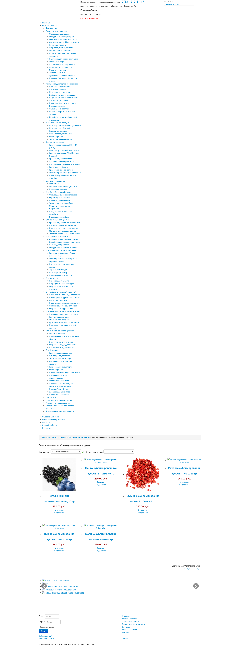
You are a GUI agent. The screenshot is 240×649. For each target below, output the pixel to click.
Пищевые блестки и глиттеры (62, 103)
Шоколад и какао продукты (58, 122)
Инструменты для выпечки (58, 402)
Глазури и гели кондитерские (62, 36)
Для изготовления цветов (57, 219)
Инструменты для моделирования (64, 294)
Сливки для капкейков (59, 216)
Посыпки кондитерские (59, 86)
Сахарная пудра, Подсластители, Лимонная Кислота (64, 43)
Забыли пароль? (46, 638)
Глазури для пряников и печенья (64, 247)
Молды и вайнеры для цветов (62, 230)
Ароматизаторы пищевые (60, 67)
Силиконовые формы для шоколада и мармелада (61, 384)
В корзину (59, 509)
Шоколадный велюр (58, 272)
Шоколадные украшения (60, 92)
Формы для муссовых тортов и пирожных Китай (63, 260)
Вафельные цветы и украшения (63, 94)
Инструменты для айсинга (61, 341)
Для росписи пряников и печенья (64, 239)
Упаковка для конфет (58, 319)
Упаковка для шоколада (60, 358)
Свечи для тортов (57, 105)
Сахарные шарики (57, 89)
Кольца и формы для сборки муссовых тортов (62, 254)
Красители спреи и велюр (61, 169)
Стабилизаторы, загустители (62, 64)
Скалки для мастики (58, 300)
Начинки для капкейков (59, 200)
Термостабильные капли (60, 139)
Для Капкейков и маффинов (58, 191)
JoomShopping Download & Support (191, 569)
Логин (41, 616)
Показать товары (171, 4)
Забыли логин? (45, 635)
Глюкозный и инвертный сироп (63, 39)
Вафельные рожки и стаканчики (63, 97)
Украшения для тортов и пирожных (62, 83)
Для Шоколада (52, 350)
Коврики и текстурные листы (62, 308)
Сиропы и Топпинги (58, 69)
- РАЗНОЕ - (51, 397)
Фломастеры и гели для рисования (65, 172)
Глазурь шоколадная (58, 130)
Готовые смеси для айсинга (61, 347)
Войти (43, 631)
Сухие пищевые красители (61, 161)
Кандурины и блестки (58, 167)
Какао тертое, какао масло (61, 133)
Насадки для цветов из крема (62, 225)
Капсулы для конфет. (59, 316)
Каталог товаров (59, 437)
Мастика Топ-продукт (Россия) (63, 186)
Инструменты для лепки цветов (63, 228)
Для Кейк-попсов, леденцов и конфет (63, 311)
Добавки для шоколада (59, 391)
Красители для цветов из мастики (64, 222)
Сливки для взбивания (59, 33)
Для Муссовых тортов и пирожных (61, 250)
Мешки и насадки (57, 333)
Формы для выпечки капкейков (63, 194)
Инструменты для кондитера (59, 400)
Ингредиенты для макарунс (61, 283)
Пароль (42, 621)
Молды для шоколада (59, 380)
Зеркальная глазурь (58, 269)
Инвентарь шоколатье (59, 394)
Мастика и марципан (55, 180)
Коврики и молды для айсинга (63, 344)
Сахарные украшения (59, 100)
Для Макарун (52, 277)
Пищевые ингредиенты (56, 31)
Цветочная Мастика (58, 189)
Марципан (54, 183)
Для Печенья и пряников (57, 236)
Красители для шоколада (60, 158)
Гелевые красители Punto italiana (64, 150)
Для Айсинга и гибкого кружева (60, 330)
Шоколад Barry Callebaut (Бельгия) (65, 125)
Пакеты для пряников (59, 244)
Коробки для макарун (59, 280)
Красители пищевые (55, 142)
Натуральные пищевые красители (64, 164)
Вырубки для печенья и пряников (64, 241)
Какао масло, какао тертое (61, 366)
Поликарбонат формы (59, 388)
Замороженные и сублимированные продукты (62, 74)
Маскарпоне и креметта (60, 50)
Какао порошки (56, 136)
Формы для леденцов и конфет (63, 314)
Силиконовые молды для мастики (64, 305)
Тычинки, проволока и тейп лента (64, 233)
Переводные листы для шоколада (64, 372)
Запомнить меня (48, 626)
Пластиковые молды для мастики (64, 302)
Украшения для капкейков (61, 203)
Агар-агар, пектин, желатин (61, 47)
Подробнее (59, 512)
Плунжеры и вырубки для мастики (64, 297)
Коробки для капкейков (59, 197)
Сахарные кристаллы (59, 108)
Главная (46, 437)
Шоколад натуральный (59, 355)
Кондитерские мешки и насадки (60, 411)
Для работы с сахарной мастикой (61, 291)
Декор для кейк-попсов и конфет (64, 322)
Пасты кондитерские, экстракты (63, 58)
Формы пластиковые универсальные (58, 376)
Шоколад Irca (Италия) (59, 128)
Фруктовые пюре (56, 61)
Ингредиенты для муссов (60, 275)
